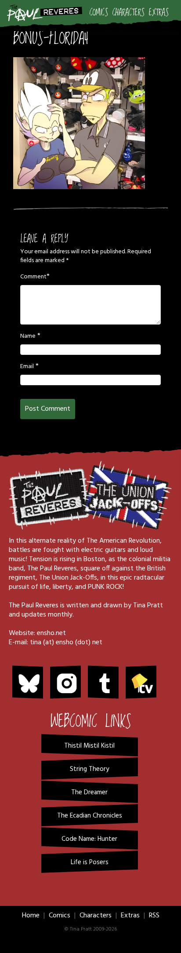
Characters (128, 12)
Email (27, 366)
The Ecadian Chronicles (89, 816)
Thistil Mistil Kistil (89, 746)
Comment (33, 277)
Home (31, 915)
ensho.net (51, 633)
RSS (154, 915)
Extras (159, 12)
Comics (99, 12)
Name (28, 336)
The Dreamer (89, 792)
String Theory (89, 769)
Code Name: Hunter (89, 839)
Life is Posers (90, 862)
